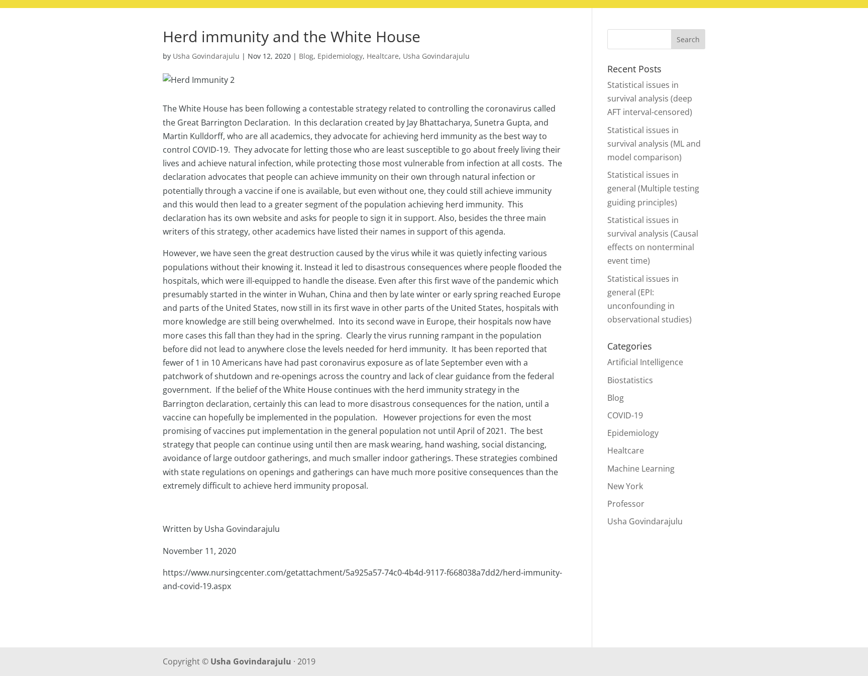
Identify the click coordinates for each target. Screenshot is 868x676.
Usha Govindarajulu (206, 56)
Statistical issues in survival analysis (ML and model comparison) (654, 144)
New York (625, 486)
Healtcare (383, 56)
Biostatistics (630, 380)
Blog (754, 29)
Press (790, 29)
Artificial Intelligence (645, 362)
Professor (625, 503)
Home (717, 29)
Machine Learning (641, 468)
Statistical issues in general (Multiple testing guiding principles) (653, 188)
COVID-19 (625, 415)
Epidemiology (340, 56)
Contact (834, 29)
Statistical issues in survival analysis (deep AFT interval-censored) (649, 98)
